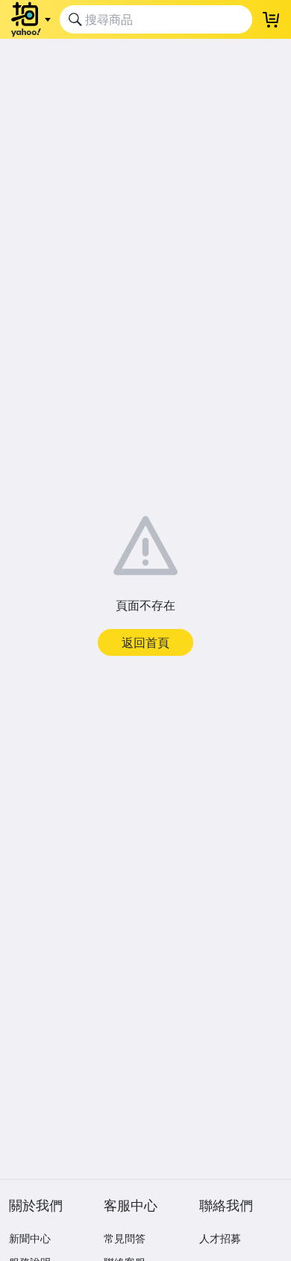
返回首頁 (145, 642)
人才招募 (220, 1238)
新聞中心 (30, 1238)
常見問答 (125, 1238)
